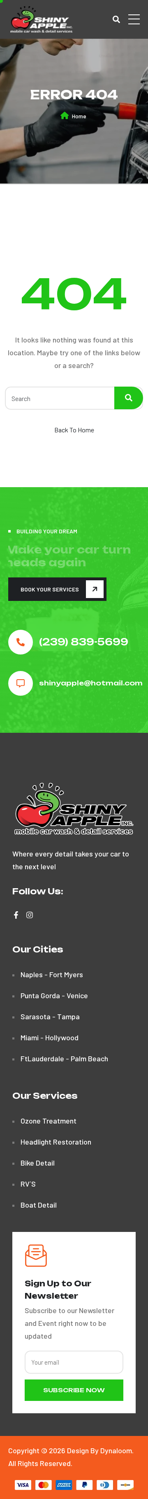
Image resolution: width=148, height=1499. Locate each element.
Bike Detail (38, 1162)
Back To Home (74, 430)
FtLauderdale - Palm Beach (64, 1058)
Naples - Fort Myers (52, 974)
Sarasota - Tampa (50, 1016)
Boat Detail (39, 1204)
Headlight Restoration (56, 1141)
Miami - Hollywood (50, 1037)
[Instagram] (29, 915)
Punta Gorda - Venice (54, 995)
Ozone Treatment (48, 1120)
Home (79, 116)
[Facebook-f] (16, 915)
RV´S (28, 1183)
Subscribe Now (74, 1389)
